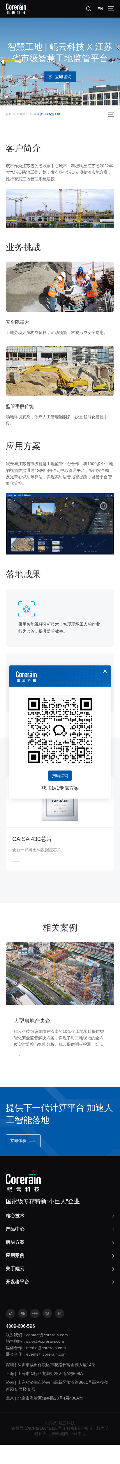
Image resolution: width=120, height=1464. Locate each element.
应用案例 (23, 114)
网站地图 (60, 1433)
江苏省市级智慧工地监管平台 (49, 114)
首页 (9, 114)
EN (100, 8)
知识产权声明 (96, 1428)
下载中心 (77, 1433)
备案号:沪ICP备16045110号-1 (38, 1428)
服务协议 (75, 1428)
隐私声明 (42, 1433)
